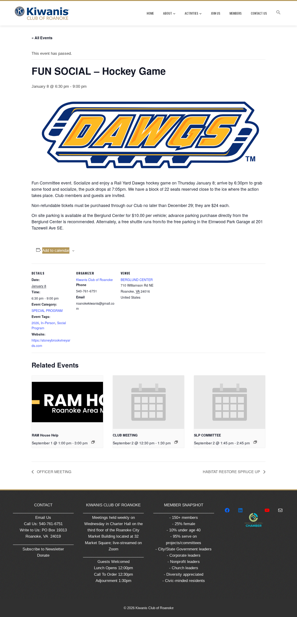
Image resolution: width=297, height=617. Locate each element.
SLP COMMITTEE (207, 435)
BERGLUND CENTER (137, 279)
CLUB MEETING (125, 435)
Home (150, 13)
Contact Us (259, 13)
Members (235, 13)
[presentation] (67, 402)
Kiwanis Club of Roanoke (94, 279)
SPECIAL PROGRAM (47, 310)
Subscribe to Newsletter (43, 549)
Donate (43, 555)
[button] (278, 13)
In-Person (48, 322)
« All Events (42, 37)
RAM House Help (45, 435)
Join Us (215, 13)
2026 (35, 322)
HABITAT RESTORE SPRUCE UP (232, 471)
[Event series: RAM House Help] (93, 442)
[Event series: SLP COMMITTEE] (255, 442)
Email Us (43, 517)
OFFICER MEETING (53, 471)
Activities (191, 13)
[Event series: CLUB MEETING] (176, 442)
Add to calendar (55, 250)
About (167, 13)
